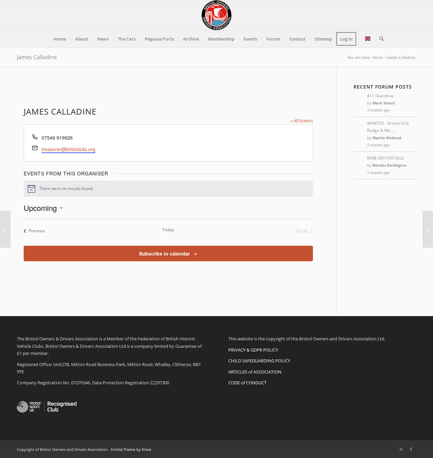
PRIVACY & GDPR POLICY (253, 350)
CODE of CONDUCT (247, 383)
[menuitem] (59, 38)
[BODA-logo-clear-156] (216, 15)
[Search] (379, 38)
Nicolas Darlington (389, 165)
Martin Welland (386, 137)
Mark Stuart (383, 102)
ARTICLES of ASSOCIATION (254, 372)
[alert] (168, 188)
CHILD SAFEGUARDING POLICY (259, 361)
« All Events (302, 121)
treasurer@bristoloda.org (68, 149)
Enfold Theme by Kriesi (131, 449)
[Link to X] (401, 449)
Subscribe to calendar (164, 253)
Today (168, 230)
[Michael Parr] (5, 229)
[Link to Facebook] (411, 449)
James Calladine (37, 57)
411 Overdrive (380, 96)
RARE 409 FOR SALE (385, 158)
